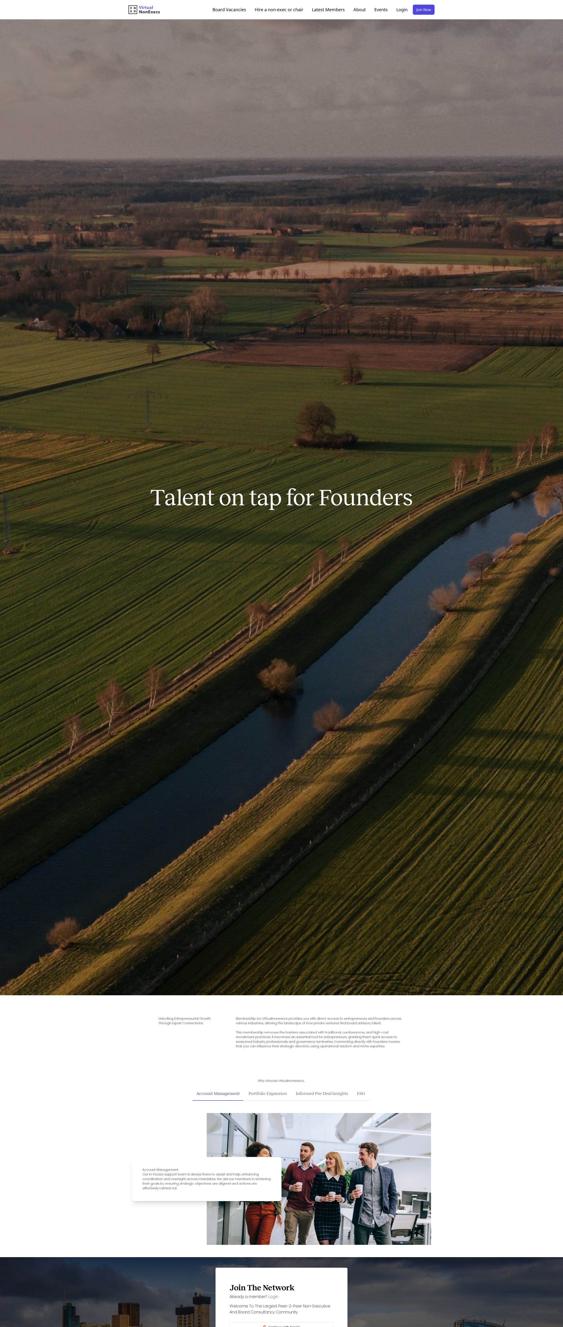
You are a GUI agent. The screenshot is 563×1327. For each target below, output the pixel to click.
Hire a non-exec (279, 9)
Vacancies (229, 9)
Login (402, 9)
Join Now (423, 9)
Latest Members (328, 9)
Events (381, 9)
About (359, 9)
